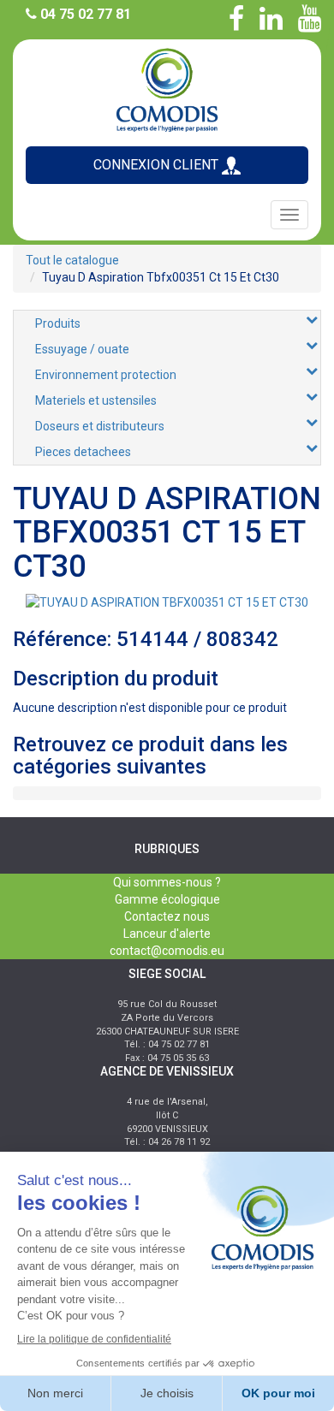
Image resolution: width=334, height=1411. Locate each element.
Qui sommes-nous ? (167, 882)
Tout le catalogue (72, 260)
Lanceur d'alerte (167, 933)
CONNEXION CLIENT (157, 165)
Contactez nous (167, 916)
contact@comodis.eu (167, 950)
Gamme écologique (167, 899)
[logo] (167, 88)
